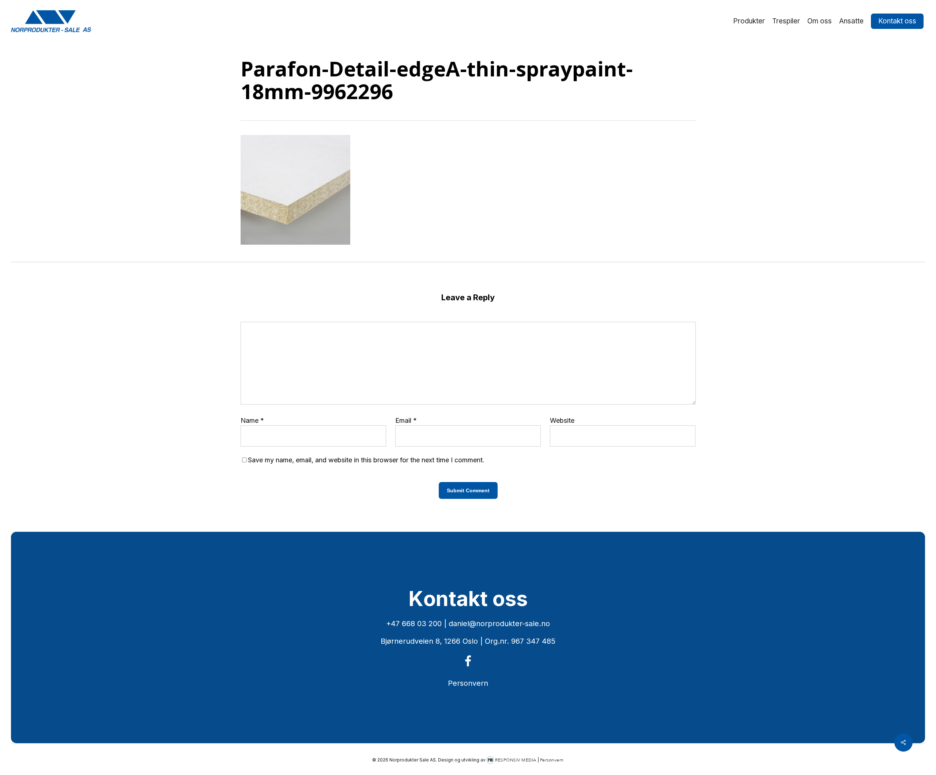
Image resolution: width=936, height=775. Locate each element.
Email (406, 420)
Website (562, 420)
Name (252, 420)
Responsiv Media (515, 760)
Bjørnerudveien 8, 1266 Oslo (429, 641)
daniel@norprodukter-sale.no (499, 623)
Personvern (468, 683)
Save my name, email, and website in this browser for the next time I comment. (366, 460)
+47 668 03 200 (414, 623)
